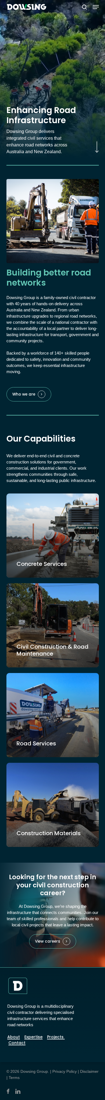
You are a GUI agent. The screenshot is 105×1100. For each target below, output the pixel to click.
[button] (96, 7)
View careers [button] (47, 941)
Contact (16, 1043)
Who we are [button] (23, 394)
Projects (56, 1037)
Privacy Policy (64, 1071)
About (13, 1037)
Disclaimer (89, 1071)
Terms (14, 1077)
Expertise (33, 1037)
